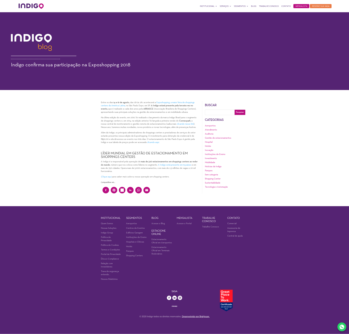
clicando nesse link (185, 124)
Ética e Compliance (110, 259)
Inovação (209, 150)
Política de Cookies (110, 245)
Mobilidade (210, 162)
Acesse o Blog (158, 224)
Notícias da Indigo (213, 167)
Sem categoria (211, 175)
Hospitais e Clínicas (135, 242)
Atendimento (211, 130)
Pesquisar (240, 112)
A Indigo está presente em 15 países (174, 165)
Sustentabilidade (212, 183)
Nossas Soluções (108, 228)
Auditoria (209, 134)
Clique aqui (106, 177)
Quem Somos (107, 224)
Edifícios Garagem (134, 233)
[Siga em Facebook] (169, 298)
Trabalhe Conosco (269, 6)
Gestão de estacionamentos (218, 138)
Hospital (209, 142)
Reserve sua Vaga (321, 6)
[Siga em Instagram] (180, 298)
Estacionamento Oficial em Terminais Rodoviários (160, 250)
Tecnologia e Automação (216, 187)
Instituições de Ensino (215, 154)
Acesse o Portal (184, 224)
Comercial (232, 224)
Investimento (211, 158)
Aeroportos (210, 126)
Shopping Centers (134, 256)
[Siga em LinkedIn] (174, 298)
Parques (209, 171)
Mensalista (301, 6)
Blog (253, 6)
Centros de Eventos (135, 228)
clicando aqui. (153, 142)
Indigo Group (107, 233)
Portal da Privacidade (111, 254)
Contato (286, 6)
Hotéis (208, 146)
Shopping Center (213, 179)
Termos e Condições (110, 250)
